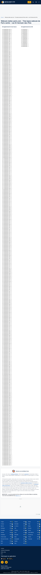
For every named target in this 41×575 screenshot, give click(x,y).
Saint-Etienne (31, 532)
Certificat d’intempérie (5, 550)
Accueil (2, 17)
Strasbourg (30, 534)
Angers (2, 521)
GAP (2, 543)
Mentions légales (4, 565)
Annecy (2, 523)
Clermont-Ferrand (4, 538)
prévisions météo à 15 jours (26, 482)
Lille (15, 528)
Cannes (2, 532)
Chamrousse (3, 536)
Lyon (15, 532)
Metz (16, 536)
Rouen (29, 530)
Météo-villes (3, 552)
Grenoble (16, 523)
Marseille (16, 534)
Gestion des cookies (5, 568)
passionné (26, 474)
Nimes (29, 521)
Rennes (29, 528)
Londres (16, 530)
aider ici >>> (18, 495)
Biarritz (2, 526)
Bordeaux (3, 528)
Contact (2, 548)
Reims (29, 526)
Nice (15, 543)
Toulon (29, 536)
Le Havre (16, 526)
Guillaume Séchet (14, 474)
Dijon (2, 541)
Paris (29, 523)
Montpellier (17, 538)
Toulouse (30, 538)
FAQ (2, 553)
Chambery (3, 534)
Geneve (16, 521)
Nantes (16, 541)
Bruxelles (3, 530)
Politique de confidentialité (6, 567)
